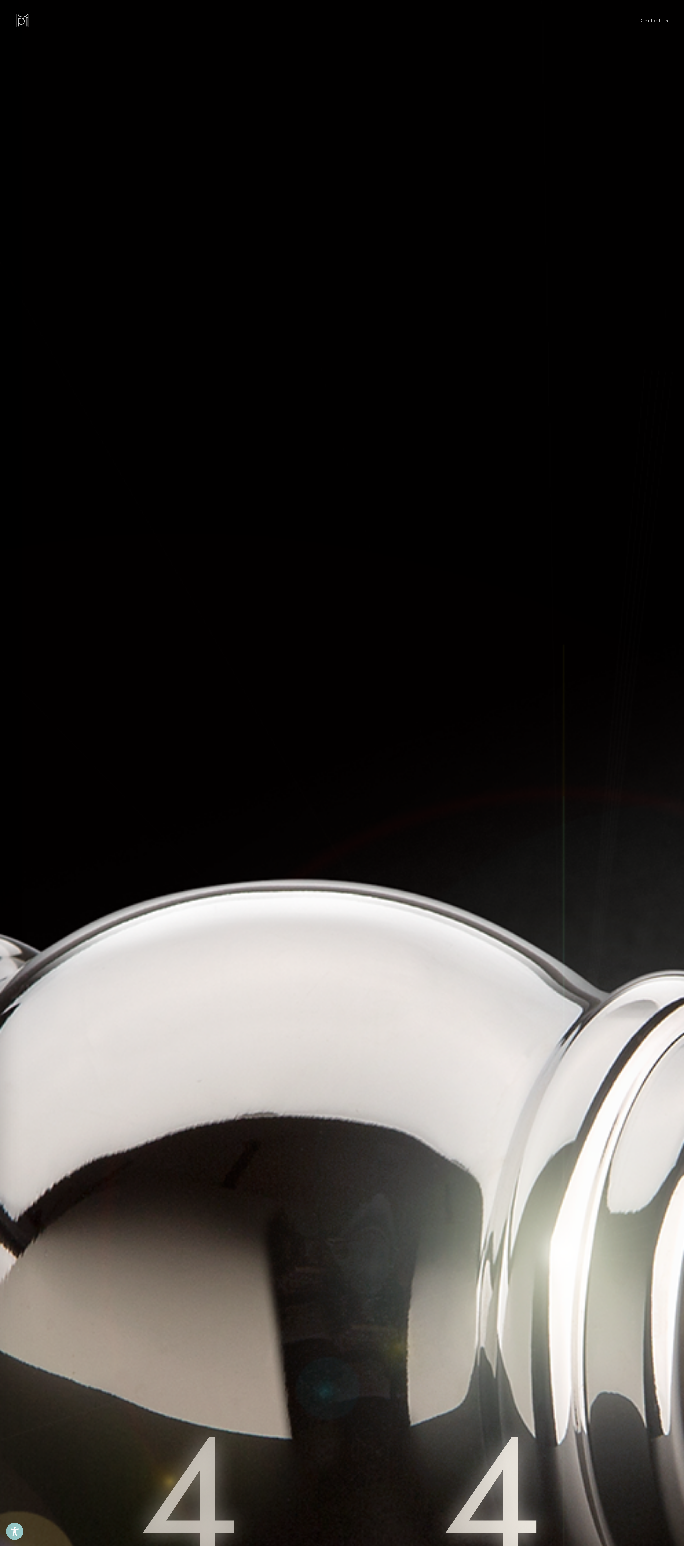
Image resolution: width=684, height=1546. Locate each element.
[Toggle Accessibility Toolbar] (14, 1531)
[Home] (23, 20)
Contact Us (654, 20)
